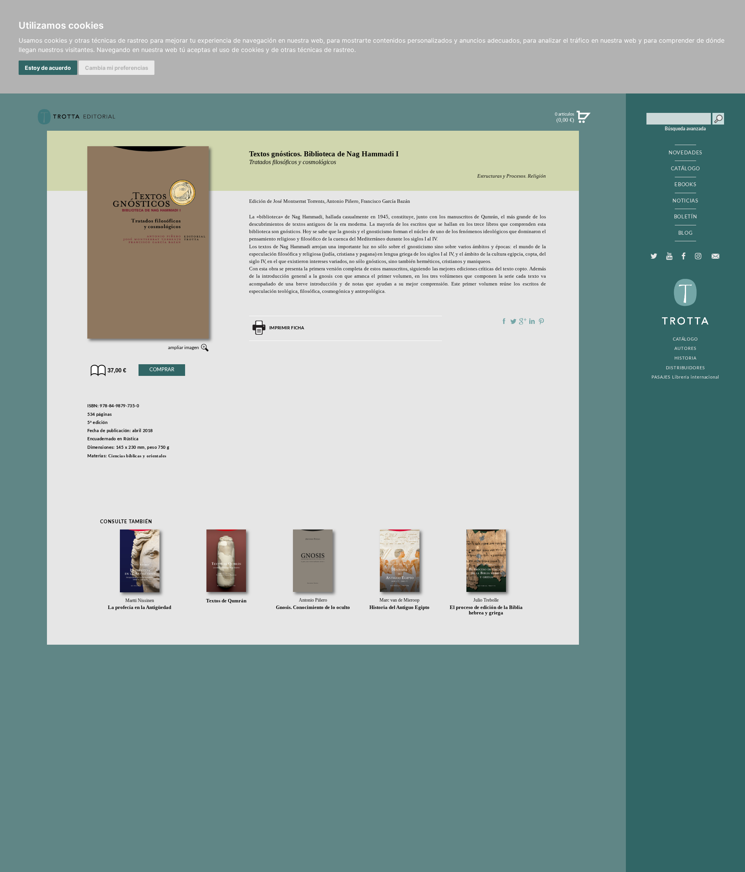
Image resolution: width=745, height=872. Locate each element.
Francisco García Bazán (385, 201)
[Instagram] (698, 256)
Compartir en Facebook (504, 321)
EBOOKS (685, 184)
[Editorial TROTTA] (76, 120)
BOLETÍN (685, 217)
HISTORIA (685, 358)
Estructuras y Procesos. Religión (511, 176)
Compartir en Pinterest (541, 321)
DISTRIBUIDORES (685, 368)
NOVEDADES (685, 153)
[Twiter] (654, 256)
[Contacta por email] (715, 256)
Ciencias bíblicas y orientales (137, 455)
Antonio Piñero (342, 201)
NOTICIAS (685, 201)
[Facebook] (684, 256)
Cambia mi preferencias (116, 67)
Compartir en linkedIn (532, 321)
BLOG (685, 233)
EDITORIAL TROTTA (685, 304)
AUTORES (685, 348)
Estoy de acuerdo (48, 67)
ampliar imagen (183, 347)
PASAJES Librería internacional (685, 377)
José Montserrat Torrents (298, 201)
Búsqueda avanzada (685, 128)
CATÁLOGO (685, 168)
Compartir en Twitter (513, 321)
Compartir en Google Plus (522, 321)
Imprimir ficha (286, 328)
